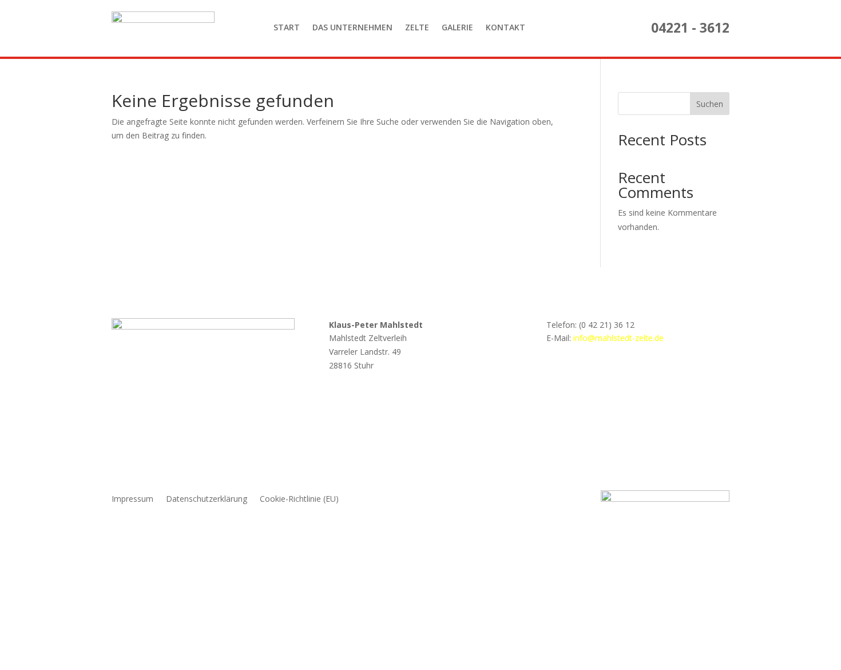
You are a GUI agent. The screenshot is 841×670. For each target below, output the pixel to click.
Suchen (709, 103)
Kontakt (505, 27)
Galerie (457, 27)
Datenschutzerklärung (206, 499)
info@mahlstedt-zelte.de (618, 337)
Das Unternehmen (352, 27)
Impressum (132, 499)
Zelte (417, 27)
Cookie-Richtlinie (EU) (299, 499)
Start (286, 27)
